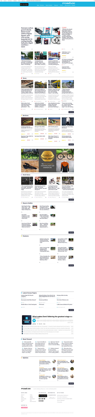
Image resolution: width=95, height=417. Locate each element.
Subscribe (24, 407)
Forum (31, 394)
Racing (23, 101)
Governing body (39, 109)
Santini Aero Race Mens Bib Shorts (67, 127)
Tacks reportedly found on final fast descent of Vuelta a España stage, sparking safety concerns (27, 91)
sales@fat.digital (69, 398)
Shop (31, 400)
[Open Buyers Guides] (52, 5)
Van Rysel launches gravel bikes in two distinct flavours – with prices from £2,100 (53, 187)
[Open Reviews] (44, 5)
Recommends (32, 398)
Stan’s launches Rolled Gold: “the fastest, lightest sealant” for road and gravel (41, 187)
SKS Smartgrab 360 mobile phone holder (67, 137)
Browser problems (43, 300)
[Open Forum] (63, 5)
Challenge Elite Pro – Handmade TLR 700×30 (26, 127)
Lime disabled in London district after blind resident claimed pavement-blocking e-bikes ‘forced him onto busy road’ (54, 106)
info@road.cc (65, 395)
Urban (50, 109)
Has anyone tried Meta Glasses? (28, 300)
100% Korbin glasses (53, 126)
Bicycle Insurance (33, 401)
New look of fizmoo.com (62, 300)
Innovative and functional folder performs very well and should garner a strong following (40, 130)
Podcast (31, 397)
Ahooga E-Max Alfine (40, 126)
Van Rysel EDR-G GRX (40, 136)
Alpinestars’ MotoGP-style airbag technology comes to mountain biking (54, 343)
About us (22, 394)
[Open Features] (58, 5)
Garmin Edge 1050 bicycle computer (27, 296)
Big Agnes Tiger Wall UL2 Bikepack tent (27, 137)
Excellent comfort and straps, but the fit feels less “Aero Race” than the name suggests (68, 130)
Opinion (31, 396)
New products (25, 197)
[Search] (1, 0)
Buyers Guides (23, 398)
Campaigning (52, 101)
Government (38, 101)
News (22, 396)
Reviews (22, 397)
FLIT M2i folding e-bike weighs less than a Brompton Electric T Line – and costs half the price (68, 187)
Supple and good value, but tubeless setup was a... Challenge (26, 130)
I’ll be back (41, 304)
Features (22, 400)
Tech (22, 401)
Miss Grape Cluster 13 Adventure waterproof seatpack (53, 137)
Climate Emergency (64, 101)
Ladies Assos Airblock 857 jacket (64, 304)
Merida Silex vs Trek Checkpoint (29, 304)
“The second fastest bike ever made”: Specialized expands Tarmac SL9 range (27, 187)
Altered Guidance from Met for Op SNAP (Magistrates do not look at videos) (47, 296)
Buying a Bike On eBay (62, 295)
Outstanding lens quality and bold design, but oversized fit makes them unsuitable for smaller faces (53, 130)
